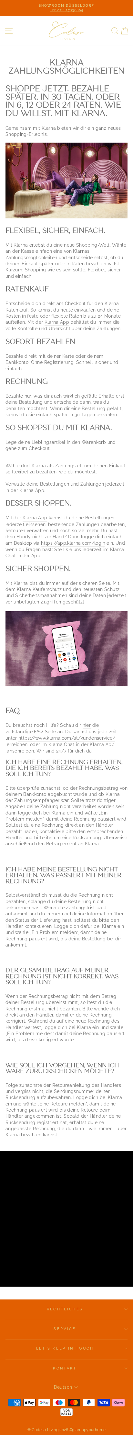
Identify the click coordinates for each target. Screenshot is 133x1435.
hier (87, 725)
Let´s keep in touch (65, 1348)
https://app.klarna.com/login (73, 543)
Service (65, 1329)
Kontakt (65, 1368)
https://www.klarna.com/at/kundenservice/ (66, 738)
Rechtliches (65, 1309)
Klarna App (57, 322)
